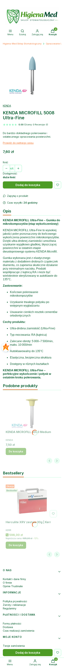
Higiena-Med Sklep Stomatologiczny (22, 43)
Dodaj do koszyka (27, 185)
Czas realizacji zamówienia (18, 630)
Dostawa (8, 627)
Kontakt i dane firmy (14, 579)
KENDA (7, 105)
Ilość (5, 162)
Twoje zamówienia (14, 645)
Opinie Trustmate (13, 586)
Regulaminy (9, 608)
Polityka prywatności (15, 601)
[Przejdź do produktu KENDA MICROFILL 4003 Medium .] (32, 411)
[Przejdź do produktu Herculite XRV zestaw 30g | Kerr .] (32, 501)
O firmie (7, 582)
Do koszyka (16, 451)
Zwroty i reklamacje (14, 604)
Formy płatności (12, 623)
